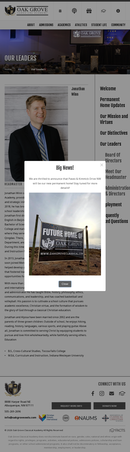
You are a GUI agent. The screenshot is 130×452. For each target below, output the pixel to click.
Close (65, 284)
